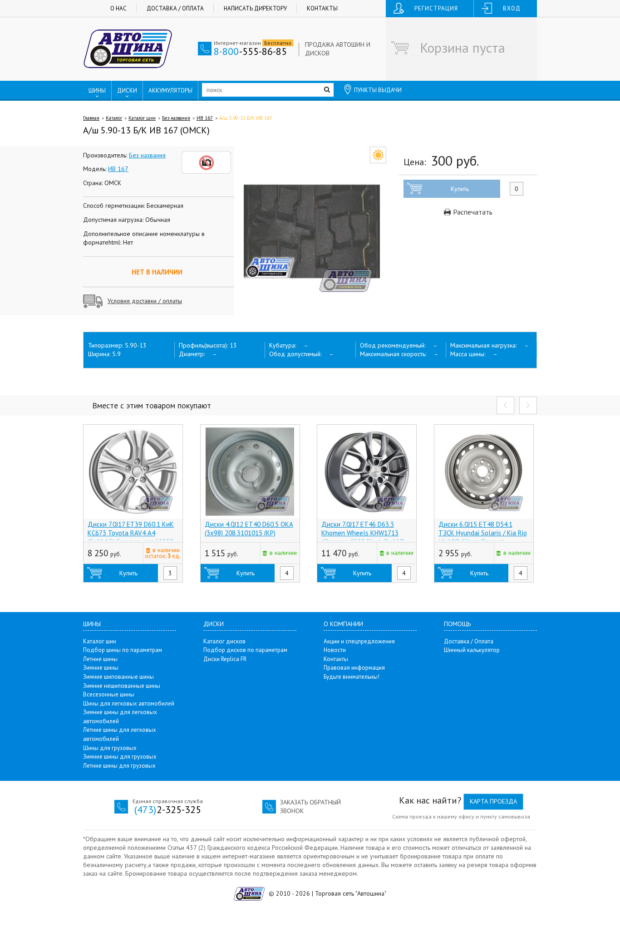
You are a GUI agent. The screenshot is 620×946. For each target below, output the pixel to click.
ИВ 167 (205, 118)
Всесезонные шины (108, 694)
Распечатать (471, 211)
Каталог (114, 118)
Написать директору (255, 8)
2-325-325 (167, 809)
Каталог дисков (224, 641)
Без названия (176, 118)
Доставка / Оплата (175, 8)
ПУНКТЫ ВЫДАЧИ (378, 90)
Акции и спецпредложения (359, 641)
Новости (335, 650)
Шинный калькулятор (472, 650)
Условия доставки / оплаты (145, 301)
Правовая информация (354, 668)
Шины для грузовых (110, 748)
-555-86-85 (250, 51)
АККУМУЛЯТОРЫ (170, 90)
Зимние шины (100, 668)
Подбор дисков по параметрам (245, 650)
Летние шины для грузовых (119, 766)
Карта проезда (493, 801)
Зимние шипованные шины (118, 677)
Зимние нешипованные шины (121, 686)
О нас (118, 8)
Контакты (322, 8)
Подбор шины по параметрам (122, 650)
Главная (91, 118)
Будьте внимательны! (351, 677)
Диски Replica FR (224, 659)
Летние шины (100, 659)
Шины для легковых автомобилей (128, 703)
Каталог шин (142, 118)
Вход (512, 8)
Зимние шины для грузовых (120, 756)
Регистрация (436, 8)
